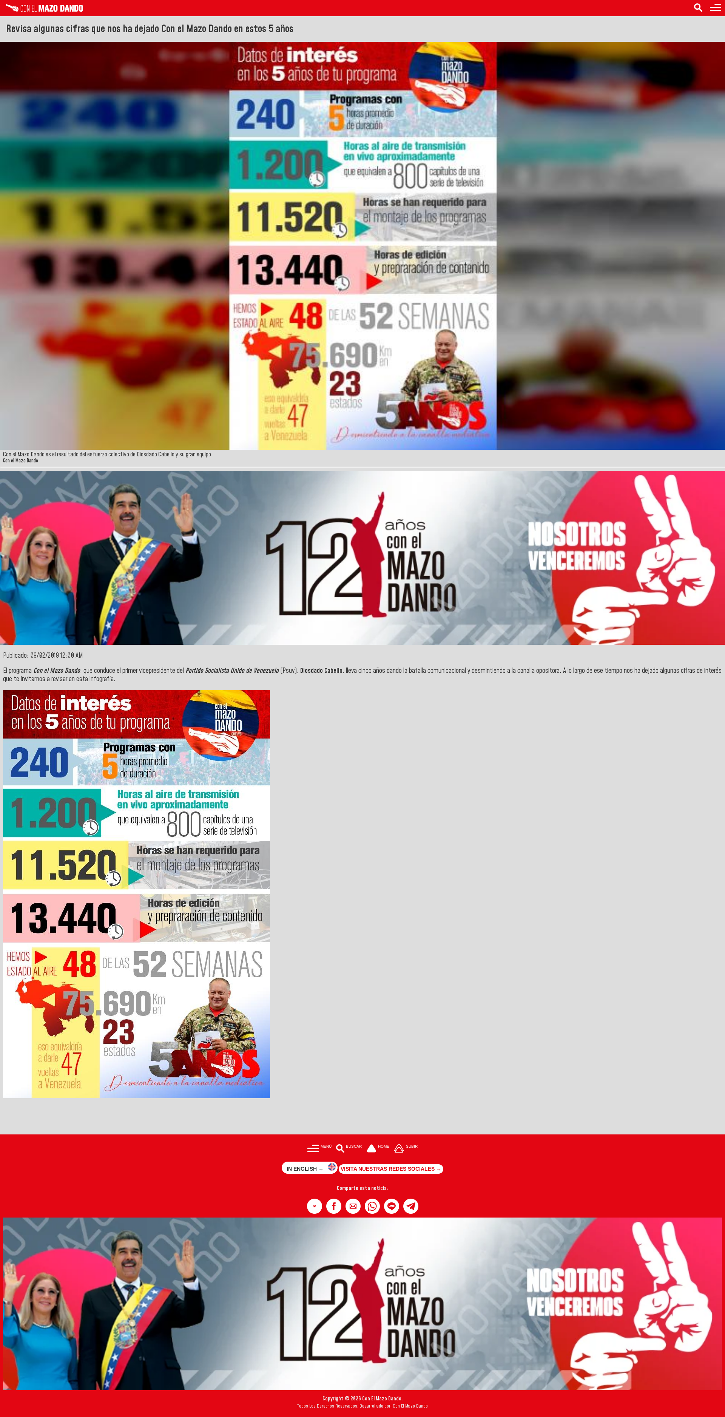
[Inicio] (41, 10)
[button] (314, 1206)
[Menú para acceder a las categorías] (715, 8)
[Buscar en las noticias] (698, 8)
